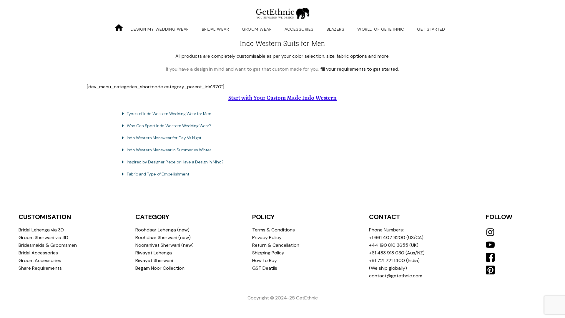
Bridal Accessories (38, 253)
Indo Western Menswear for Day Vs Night (164, 137)
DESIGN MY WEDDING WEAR (160, 29)
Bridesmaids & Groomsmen (48, 245)
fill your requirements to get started (359, 69)
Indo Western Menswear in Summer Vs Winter (169, 150)
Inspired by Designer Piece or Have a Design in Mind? (175, 162)
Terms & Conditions (273, 230)
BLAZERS (336, 29)
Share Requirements (40, 268)
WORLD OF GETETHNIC (380, 29)
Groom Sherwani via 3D (43, 237)
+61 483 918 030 (386, 253)
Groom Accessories (40, 260)
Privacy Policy (267, 237)
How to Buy (264, 260)
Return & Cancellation (275, 245)
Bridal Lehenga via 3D (41, 230)
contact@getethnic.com (395, 276)
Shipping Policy (268, 253)
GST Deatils (264, 268)
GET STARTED (431, 29)
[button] (282, 113)
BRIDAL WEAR (215, 29)
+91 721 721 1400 (387, 260)
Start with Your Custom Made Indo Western (282, 98)
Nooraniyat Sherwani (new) (164, 245)
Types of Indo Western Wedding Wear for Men (169, 113)
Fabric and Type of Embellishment (158, 174)
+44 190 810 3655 (388, 245)
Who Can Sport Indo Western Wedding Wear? (169, 125)
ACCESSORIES (299, 29)
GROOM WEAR (257, 29)
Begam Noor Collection (160, 268)
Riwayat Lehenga (153, 253)
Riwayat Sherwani (154, 260)
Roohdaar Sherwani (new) (163, 237)
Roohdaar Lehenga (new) (162, 230)
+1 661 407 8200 (387, 237)
